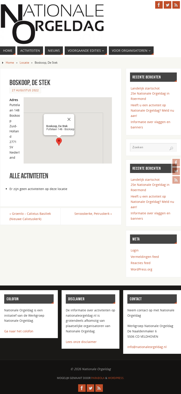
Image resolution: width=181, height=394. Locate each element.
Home (10, 63)
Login (135, 250)
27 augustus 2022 (25, 90)
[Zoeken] (171, 148)
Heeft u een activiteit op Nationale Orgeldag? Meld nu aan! (152, 110)
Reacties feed (141, 263)
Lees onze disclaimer (81, 342)
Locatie (24, 63)
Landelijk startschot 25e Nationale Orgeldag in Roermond (150, 93)
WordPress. (116, 378)
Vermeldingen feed (145, 257)
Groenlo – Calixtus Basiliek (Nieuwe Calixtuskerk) (30, 216)
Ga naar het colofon (18, 331)
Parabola (98, 378)
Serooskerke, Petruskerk (93, 213)
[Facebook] (176, 162)
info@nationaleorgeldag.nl (147, 347)
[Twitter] (176, 171)
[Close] (69, 119)
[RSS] (176, 180)
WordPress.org (141, 269)
